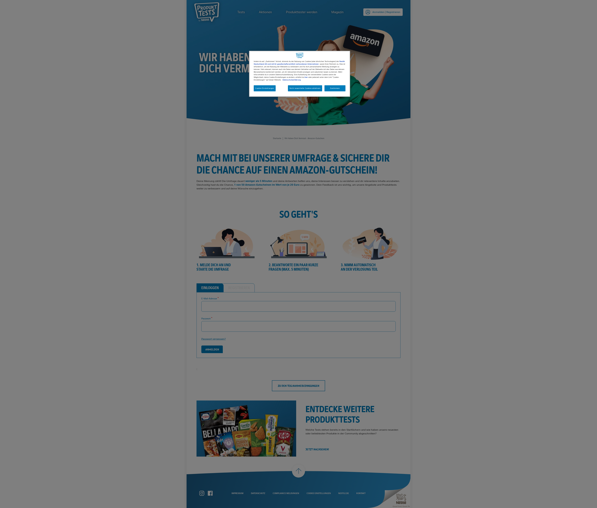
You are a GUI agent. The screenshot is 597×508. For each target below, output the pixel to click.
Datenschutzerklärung (291, 80)
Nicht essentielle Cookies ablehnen (304, 88)
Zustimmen (335, 88)
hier (306, 77)
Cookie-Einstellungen (264, 88)
